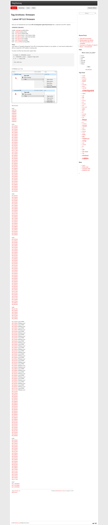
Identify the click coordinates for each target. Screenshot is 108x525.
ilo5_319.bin (15, 434)
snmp (84, 141)
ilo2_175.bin (15, 148)
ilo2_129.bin (15, 132)
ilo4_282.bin (18, 37)
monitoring (84, 123)
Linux (63, 490)
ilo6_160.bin (15, 454)
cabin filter (84, 88)
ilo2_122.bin (15, 127)
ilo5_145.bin (15, 325)
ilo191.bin (14, 115)
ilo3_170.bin (15, 218)
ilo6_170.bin (15, 469)
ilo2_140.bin (15, 137)
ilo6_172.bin (15, 472)
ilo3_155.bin (15, 212)
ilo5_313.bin (15, 424)
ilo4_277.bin (15, 298)
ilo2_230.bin (15, 188)
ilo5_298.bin (15, 401)
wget (83, 153)
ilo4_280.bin (15, 302)
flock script (84, 107)
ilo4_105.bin (15, 241)
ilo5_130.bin (15, 312)
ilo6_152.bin (15, 446)
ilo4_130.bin (15, 249)
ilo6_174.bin (15, 474)
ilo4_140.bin (15, 252)
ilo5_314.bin (15, 425)
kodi (83, 117)
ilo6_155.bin (15, 449)
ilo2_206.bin (15, 165)
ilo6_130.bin (15, 443)
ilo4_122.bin (15, 247)
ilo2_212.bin (15, 171)
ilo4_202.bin (15, 260)
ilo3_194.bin (18, 35)
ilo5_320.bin (15, 435)
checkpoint (88, 90)
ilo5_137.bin (15, 315)
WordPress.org (86, 170)
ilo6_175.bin (15, 476)
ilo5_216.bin (15, 341)
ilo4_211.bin (15, 265)
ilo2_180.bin (15, 155)
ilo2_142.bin (15, 139)
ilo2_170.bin (15, 147)
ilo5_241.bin (15, 360)
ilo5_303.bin (15, 409)
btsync (83, 86)
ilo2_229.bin (15, 186)
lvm (83, 122)
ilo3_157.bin (15, 213)
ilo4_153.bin (15, 257)
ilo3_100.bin (15, 197)
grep (83, 110)
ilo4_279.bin (15, 301)
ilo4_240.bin (15, 273)
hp (19, 490)
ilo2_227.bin (15, 183)
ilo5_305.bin (15, 412)
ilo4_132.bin (15, 250)
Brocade (83, 60)
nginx (83, 127)
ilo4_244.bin (15, 276)
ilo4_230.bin (15, 270)
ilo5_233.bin (15, 354)
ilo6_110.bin (15, 440)
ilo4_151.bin (15, 255)
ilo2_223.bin (15, 179)
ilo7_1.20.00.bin (15, 483)
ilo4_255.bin (15, 283)
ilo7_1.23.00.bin (15, 487)
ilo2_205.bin (15, 163)
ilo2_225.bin (15, 181)
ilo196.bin (17, 32)
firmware (16, 490)
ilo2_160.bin (15, 144)
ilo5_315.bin (15, 427)
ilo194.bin (14, 119)
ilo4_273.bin (15, 293)
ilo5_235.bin (15, 357)
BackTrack (58, 490)
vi (82, 147)
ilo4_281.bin (15, 304)
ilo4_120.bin (15, 245)
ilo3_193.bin (15, 234)
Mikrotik (83, 62)
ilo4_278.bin (15, 299)
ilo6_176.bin (15, 477)
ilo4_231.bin (15, 271)
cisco (83, 93)
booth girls (84, 84)
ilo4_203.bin (15, 262)
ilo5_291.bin (15, 396)
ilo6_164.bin (15, 459)
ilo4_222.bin (15, 268)
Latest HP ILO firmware (23, 19)
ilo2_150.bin (15, 142)
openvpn (84, 131)
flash (83, 105)
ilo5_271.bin (15, 388)
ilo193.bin (14, 118)
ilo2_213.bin (15, 173)
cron (83, 95)
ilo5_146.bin (15, 328)
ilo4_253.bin (15, 280)
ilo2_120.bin (15, 126)
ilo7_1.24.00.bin (19, 41)
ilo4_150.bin (15, 254)
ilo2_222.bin (15, 178)
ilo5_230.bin (15, 347)
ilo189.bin (14, 113)
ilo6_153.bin (15, 448)
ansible (83, 75)
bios (83, 83)
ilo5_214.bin (15, 334)
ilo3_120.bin (15, 205)
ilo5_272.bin (15, 391)
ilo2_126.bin (15, 131)
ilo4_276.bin (15, 296)
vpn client (85, 151)
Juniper (83, 57)
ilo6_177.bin (15, 479)
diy (83, 97)
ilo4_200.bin (15, 258)
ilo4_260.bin (15, 285)
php (83, 136)
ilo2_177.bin (15, 150)
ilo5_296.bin (15, 398)
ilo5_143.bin (15, 321)
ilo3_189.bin (15, 228)
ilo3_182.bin (15, 221)
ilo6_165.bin (15, 461)
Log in (83, 165)
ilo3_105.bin (15, 199)
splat (83, 142)
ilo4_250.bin (15, 278)
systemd (84, 144)
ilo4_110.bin (15, 242)
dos (83, 98)
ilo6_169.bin (15, 467)
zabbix (85, 158)
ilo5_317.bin (15, 430)
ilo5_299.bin (15, 403)
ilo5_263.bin (15, 382)
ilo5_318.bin (15, 432)
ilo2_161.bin (15, 145)
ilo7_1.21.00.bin (15, 485)
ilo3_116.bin (15, 203)
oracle (83, 132)
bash (84, 81)
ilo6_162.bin (15, 456)
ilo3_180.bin (15, 220)
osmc (83, 134)
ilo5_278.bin (15, 393)
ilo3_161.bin (15, 215)
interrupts (84, 114)
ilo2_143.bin (15, 140)
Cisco (82, 55)
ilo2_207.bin (15, 166)
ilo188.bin (14, 111)
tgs (83, 146)
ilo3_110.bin (15, 200)
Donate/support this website (86, 40)
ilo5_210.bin (15, 331)
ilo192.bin (14, 116)
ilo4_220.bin (15, 267)
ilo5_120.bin (15, 310)
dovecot (84, 100)
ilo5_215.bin (15, 337)
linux (84, 119)
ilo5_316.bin (15, 429)
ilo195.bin (14, 121)
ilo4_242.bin (15, 275)
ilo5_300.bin (15, 404)
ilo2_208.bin (15, 168)
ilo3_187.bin (15, 195)
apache (83, 77)
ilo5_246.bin (15, 367)
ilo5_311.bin (15, 422)
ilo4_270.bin (15, 289)
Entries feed (85, 167)
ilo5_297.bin (15, 399)
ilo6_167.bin (15, 464)
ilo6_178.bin (18, 40)
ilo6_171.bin (15, 471)
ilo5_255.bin (15, 372)
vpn (83, 149)
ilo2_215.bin (15, 174)
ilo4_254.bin (15, 281)
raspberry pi (85, 138)
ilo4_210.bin (15, 263)
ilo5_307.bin (15, 416)
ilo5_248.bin (15, 368)
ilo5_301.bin (15, 406)
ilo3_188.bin (15, 226)
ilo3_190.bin (15, 229)
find (83, 102)
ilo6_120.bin (15, 441)
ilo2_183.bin (15, 160)
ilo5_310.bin (15, 421)
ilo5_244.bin (15, 364)
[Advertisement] (42, 507)
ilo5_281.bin (15, 395)
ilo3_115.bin (15, 202)
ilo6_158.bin (15, 453)
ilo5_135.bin (15, 313)
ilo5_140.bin (15, 318)
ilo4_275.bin (15, 294)
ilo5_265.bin (15, 385)
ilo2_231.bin (15, 189)
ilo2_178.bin (15, 152)
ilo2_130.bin (15, 134)
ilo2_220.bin (15, 176)
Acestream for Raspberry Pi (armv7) (88, 45)
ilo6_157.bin (15, 451)
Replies (14, 492)
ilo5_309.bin (15, 419)
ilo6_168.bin (15, 466)
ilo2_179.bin (15, 153)
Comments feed (86, 168)
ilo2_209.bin (15, 170)
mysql (84, 126)
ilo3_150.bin (15, 210)
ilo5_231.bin (15, 351)
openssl (83, 129)
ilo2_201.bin (15, 161)
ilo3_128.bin (15, 208)
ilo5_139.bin (15, 317)
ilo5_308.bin (15, 417)
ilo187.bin (14, 110)
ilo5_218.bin (15, 344)
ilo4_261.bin (15, 286)
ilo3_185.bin (15, 223)
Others (82, 63)
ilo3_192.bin (15, 233)
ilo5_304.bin (15, 411)
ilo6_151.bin (15, 445)
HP (82, 59)
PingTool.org (17, 3)
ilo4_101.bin (15, 239)
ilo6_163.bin (15, 458)
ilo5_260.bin (15, 375)
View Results (88, 69)
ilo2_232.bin (15, 191)
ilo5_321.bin (18, 38)
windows (85, 155)
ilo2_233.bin (18, 33)
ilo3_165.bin (15, 216)
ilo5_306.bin (15, 414)
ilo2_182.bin (15, 158)
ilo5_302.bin (15, 408)
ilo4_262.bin (15, 288)
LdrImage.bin (19, 30)
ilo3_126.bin (15, 207)
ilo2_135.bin (15, 135)
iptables (83, 115)
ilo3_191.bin (15, 231)
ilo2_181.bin (15, 157)
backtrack (84, 79)
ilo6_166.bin (15, 463)
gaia (83, 109)
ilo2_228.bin (15, 184)
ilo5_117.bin (15, 309)
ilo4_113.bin (15, 244)
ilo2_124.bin (15, 129)
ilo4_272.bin (15, 291)
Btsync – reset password (86, 46)
